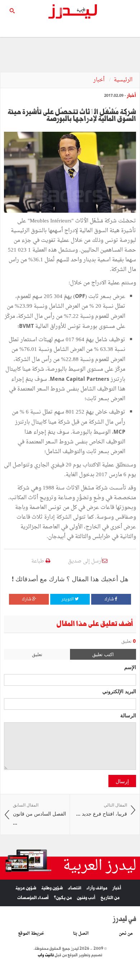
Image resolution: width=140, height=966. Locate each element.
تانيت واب (46, 955)
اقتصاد (74, 888)
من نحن (126, 934)
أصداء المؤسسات (33, 897)
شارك (109, 599)
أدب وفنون (86, 897)
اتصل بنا (81, 934)
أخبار (99, 80)
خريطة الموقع (31, 934)
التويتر (68, 599)
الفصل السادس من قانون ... (39, 814)
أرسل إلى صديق (85, 561)
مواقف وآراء (97, 888)
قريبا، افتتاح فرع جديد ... (101, 810)
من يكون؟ (63, 897)
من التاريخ (110, 897)
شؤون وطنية (52, 888)
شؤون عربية (25, 888)
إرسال (122, 781)
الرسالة (128, 715)
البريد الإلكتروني (119, 691)
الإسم (130, 667)
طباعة (38, 561)
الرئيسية (123, 80)
